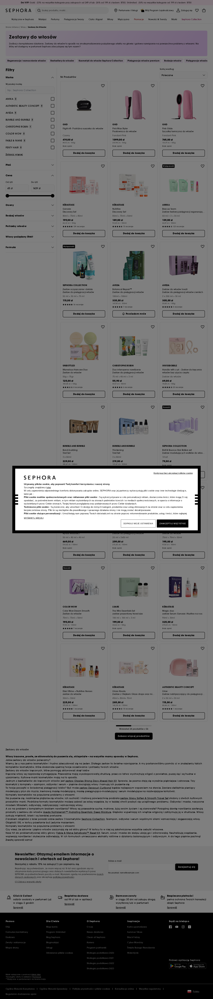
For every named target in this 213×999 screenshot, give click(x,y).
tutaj (48, 487)
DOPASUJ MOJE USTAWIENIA (138, 523)
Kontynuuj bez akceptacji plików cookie (173, 473)
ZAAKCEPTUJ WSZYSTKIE (172, 523)
